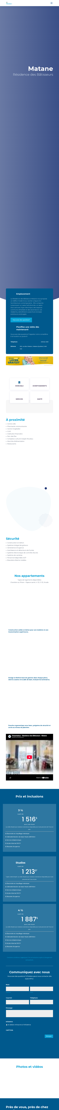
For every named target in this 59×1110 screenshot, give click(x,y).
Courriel (9, 998)
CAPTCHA (9, 1030)
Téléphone (34, 998)
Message (9, 1008)
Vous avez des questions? (21, 320)
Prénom (8, 992)
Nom (31, 992)
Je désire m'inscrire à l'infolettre (19, 1025)
